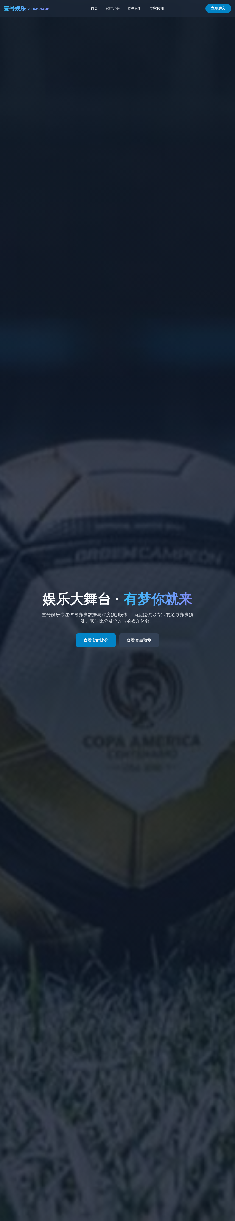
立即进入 (218, 8)
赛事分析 (134, 8)
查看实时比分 (96, 640)
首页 (94, 8)
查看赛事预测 (139, 640)
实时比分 (112, 8)
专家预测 (156, 8)
